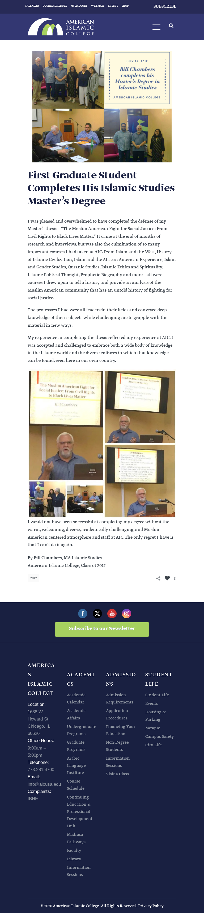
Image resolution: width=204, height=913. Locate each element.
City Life (153, 745)
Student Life (157, 695)
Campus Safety (159, 737)
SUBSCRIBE (165, 6)
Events (151, 704)
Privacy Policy (151, 906)
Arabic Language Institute (76, 765)
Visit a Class (117, 774)
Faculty (74, 851)
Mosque (152, 728)
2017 (33, 578)
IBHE (33, 798)
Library (74, 859)
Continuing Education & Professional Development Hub (79, 811)
